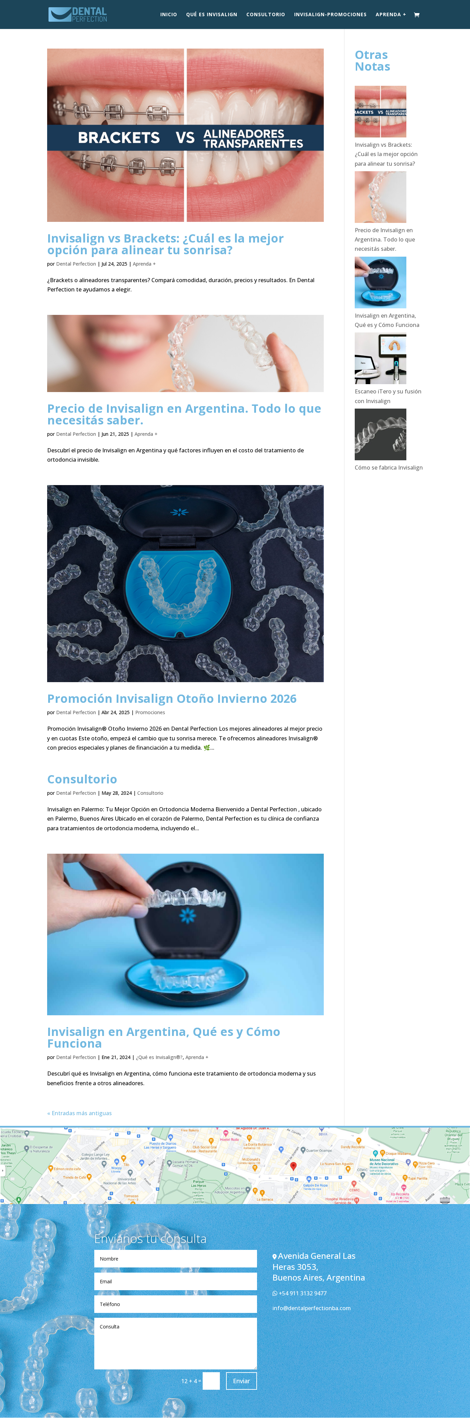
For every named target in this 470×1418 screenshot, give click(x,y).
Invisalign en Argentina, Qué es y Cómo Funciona (163, 1037)
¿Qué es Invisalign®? (159, 1057)
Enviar (241, 1381)
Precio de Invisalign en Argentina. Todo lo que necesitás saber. (184, 414)
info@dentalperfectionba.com (312, 1308)
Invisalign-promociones (330, 15)
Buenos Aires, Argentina (319, 1277)
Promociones (150, 712)
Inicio (168, 15)
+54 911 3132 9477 (302, 1293)
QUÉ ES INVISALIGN (211, 15)
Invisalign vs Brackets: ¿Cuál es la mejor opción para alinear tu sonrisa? (165, 244)
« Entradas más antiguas (79, 1113)
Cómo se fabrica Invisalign (389, 467)
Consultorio (265, 15)
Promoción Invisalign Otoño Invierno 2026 (172, 698)
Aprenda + (391, 15)
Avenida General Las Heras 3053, (314, 1261)
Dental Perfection (76, 263)
